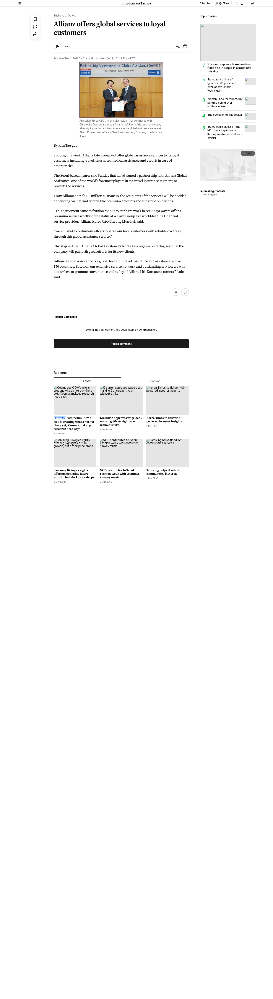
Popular (155, 381)
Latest (87, 381)
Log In (252, 3)
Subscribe (205, 3)
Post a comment (121, 343)
